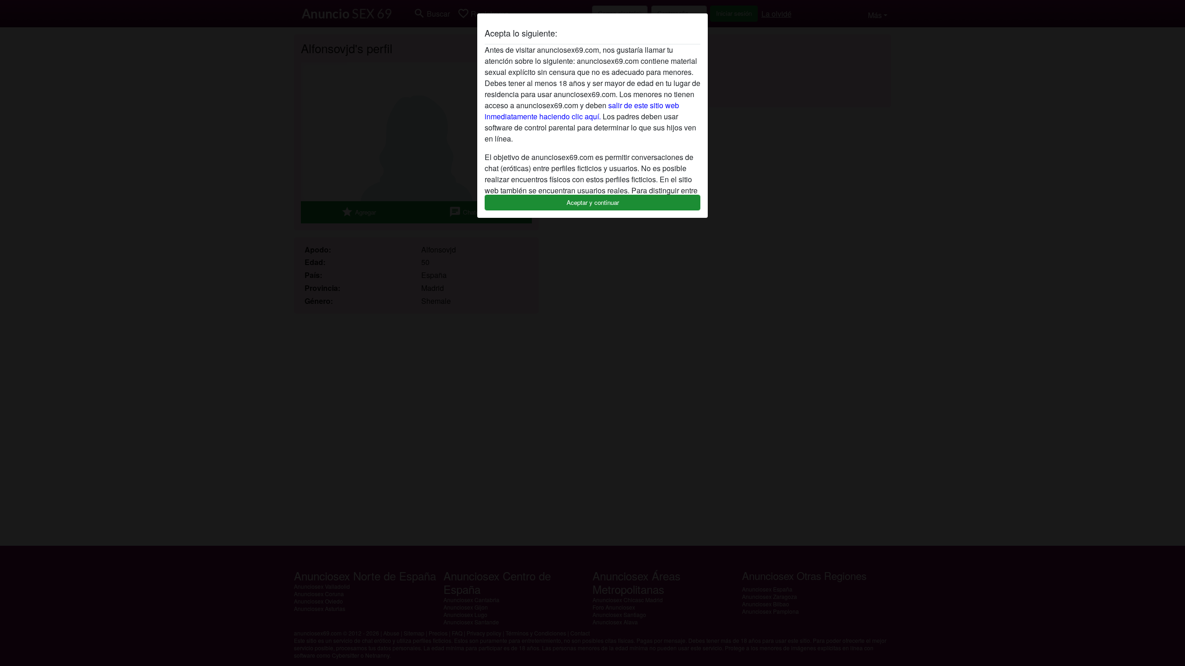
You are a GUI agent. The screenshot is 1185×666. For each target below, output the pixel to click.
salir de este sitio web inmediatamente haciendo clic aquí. (582, 111)
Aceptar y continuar (593, 202)
